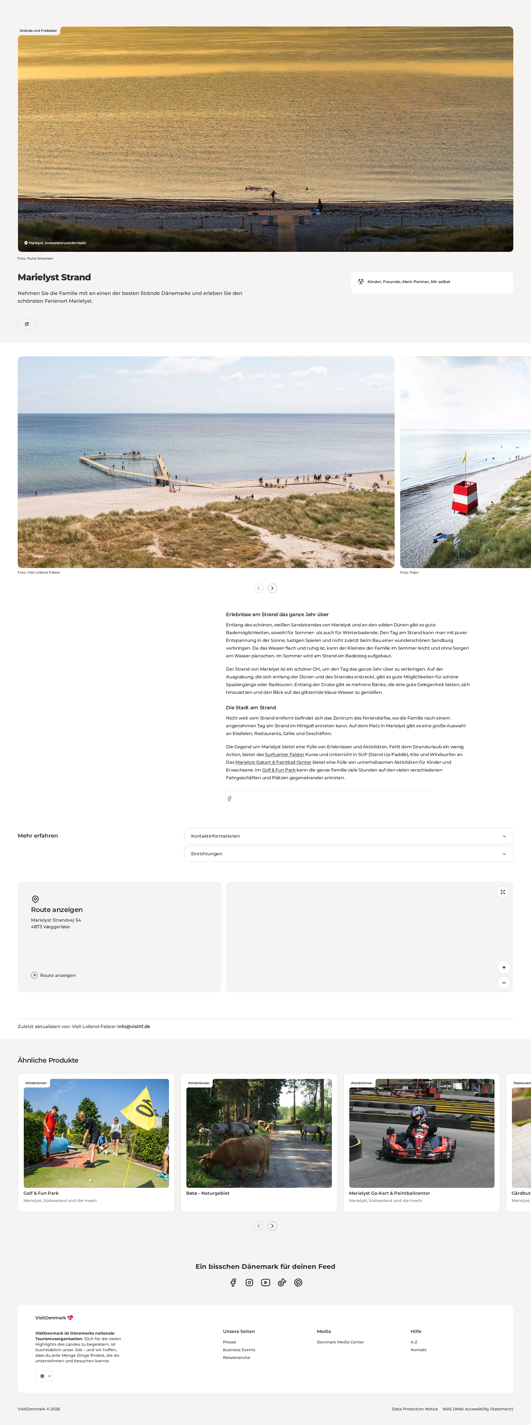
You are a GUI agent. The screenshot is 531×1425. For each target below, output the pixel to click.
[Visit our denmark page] (233, 1282)
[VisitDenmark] (54, 1318)
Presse (229, 1342)
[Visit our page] (249, 1282)
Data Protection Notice (415, 1408)
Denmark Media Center (340, 1342)
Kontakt (419, 1349)
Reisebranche (236, 1357)
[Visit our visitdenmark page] (265, 1282)
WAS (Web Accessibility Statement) (477, 1408)
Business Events (239, 1349)
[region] (369, 937)
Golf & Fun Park (279, 770)
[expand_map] (503, 892)
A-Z (414, 1342)
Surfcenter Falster (284, 754)
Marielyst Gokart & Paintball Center (273, 762)
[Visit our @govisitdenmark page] (282, 1282)
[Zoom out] (504, 982)
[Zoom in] (504, 967)
